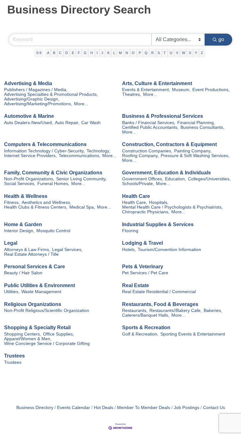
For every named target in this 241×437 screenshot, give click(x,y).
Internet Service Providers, (30, 155)
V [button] (177, 53)
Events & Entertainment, (146, 89)
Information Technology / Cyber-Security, (44, 151)
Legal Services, (67, 249)
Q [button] (146, 53)
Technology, (98, 151)
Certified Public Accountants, (150, 127)
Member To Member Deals (143, 407)
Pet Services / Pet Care (145, 272)
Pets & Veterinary (142, 266)
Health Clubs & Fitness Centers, (35, 207)
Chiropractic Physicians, (145, 212)
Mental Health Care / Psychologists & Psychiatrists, (172, 207)
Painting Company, (193, 151)
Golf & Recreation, (140, 334)
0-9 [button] (38, 53)
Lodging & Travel (142, 243)
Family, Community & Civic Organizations (53, 172)
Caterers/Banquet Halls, (145, 315)
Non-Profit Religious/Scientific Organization (46, 310)
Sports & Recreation (146, 327)
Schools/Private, (138, 183)
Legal (10, 243)
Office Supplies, (58, 334)
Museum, (181, 89)
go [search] (221, 39)
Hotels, (129, 249)
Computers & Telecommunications (45, 144)
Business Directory (34, 407)
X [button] (190, 53)
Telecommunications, (79, 155)
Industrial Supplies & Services (158, 224)
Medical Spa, (82, 207)
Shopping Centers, (22, 334)
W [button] (183, 53)
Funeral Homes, (53, 183)
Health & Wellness (25, 196)
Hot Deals (103, 407)
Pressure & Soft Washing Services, (195, 155)
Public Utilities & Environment (39, 285)
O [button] (133, 53)
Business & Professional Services (162, 116)
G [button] (85, 53)
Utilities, (11, 291)
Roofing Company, (140, 155)
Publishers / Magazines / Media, (35, 89)
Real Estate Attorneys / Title (31, 254)
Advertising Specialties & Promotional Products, (51, 94)
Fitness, (12, 202)
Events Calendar (73, 407)
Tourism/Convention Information (169, 249)
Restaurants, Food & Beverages (160, 304)
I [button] (97, 53)
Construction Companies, (147, 151)
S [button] (159, 53)
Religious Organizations (32, 304)
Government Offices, (142, 179)
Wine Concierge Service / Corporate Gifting (47, 343)
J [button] (102, 53)
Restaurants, (134, 310)
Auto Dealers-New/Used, (28, 122)
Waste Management (41, 291)
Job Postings (186, 407)
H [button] (91, 53)
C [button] (60, 53)
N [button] (127, 53)
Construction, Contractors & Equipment (169, 144)
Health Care (136, 196)
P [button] (140, 53)
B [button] (54, 53)
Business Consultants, (202, 127)
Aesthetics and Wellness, (46, 202)
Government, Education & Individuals (166, 172)
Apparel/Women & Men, (27, 338)
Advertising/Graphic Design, (31, 99)
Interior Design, (19, 230)
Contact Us (214, 407)
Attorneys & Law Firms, (27, 249)
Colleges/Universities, (209, 179)
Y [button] (196, 53)
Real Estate (135, 285)
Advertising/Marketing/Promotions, (38, 103)
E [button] (73, 53)
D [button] (66, 53)
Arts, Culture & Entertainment (157, 83)
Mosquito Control (53, 230)
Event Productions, (211, 89)
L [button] (114, 53)
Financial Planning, (196, 122)
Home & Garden (23, 224)
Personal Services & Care (34, 266)
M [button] (120, 53)
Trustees (14, 355)
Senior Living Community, (81, 179)
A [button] (48, 53)
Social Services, (19, 183)
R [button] (152, 53)
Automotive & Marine (29, 116)
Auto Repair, (67, 122)
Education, (175, 179)
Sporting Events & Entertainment (192, 334)
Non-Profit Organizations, (29, 179)
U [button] (171, 53)
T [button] (164, 53)
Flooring (130, 230)
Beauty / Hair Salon (23, 272)
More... (81, 103)
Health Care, (134, 202)
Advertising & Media (28, 83)
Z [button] (202, 53)
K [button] (108, 53)
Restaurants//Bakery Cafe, (175, 310)
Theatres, (131, 94)
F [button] (79, 53)
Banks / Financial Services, (148, 122)
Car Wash (91, 122)
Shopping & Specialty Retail (37, 327)
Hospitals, (159, 202)
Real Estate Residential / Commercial (159, 291)
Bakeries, (213, 310)
